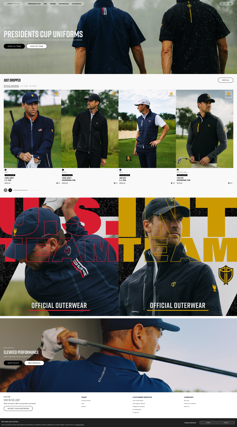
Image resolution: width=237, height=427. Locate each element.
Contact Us (136, 412)
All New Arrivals (85, 400)
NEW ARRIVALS (34, 363)
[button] (230, 4)
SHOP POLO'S (13, 363)
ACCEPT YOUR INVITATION (18, 408)
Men (45, 4)
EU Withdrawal (137, 409)
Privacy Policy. (80, 424)
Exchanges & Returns (139, 403)
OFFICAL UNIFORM (10, 175)
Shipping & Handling (139, 406)
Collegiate (76, 4)
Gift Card (186, 400)
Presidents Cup (34, 4)
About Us (186, 406)
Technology (64, 4)
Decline (226, 422)
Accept (208, 422)
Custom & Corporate (190, 403)
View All (225, 80)
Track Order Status (138, 400)
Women (53, 4)
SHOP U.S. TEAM (14, 46)
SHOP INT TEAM (36, 46)
